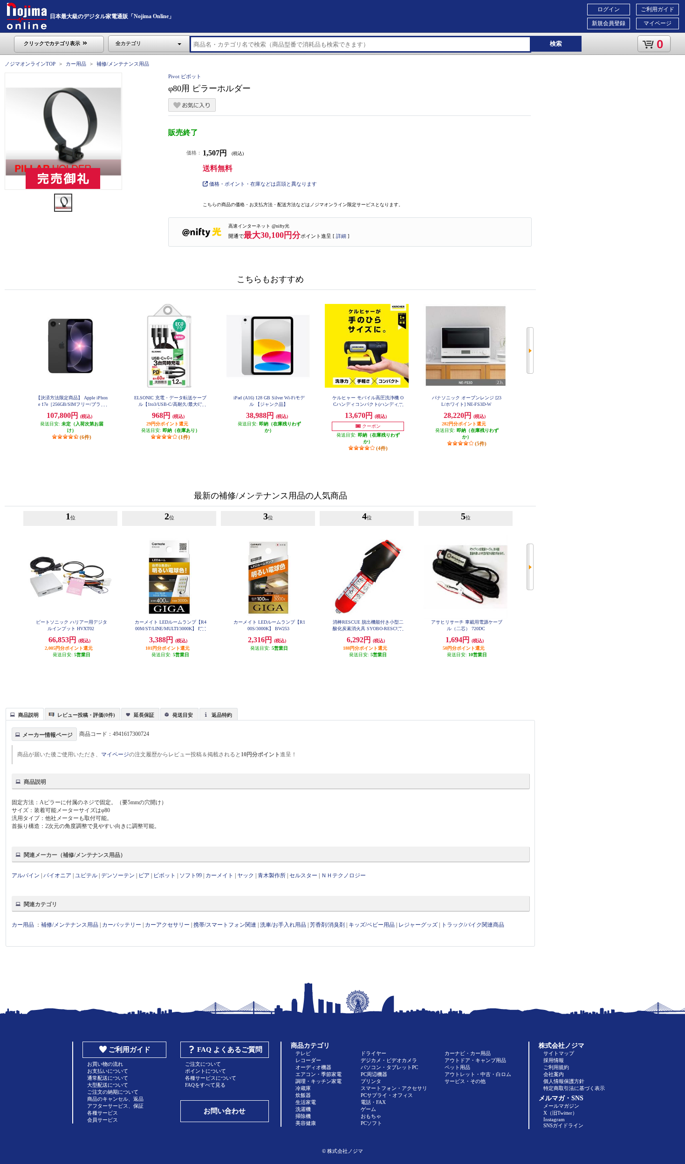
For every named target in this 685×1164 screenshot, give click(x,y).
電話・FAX (373, 1102)
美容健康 (305, 1123)
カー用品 (76, 64)
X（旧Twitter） (560, 1113)
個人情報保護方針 (563, 1081)
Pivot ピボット (184, 76)
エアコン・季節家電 (318, 1074)
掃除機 (303, 1116)
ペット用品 (457, 1067)
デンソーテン (118, 875)
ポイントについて (205, 1071)
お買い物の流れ (105, 1064)
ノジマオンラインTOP (30, 64)
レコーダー (308, 1060)
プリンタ (371, 1081)
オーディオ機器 (313, 1067)
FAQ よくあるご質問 (229, 1049)
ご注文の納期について (112, 1092)
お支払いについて (107, 1071)
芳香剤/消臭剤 (327, 925)
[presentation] (23, 713)
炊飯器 (303, 1095)
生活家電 (305, 1102)
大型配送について (107, 1085)
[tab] (25, 714)
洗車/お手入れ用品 (283, 925)
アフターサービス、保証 (115, 1106)
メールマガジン (561, 1106)
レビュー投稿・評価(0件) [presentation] (86, 715)
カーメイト (219, 875)
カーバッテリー (121, 925)
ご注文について (203, 1064)
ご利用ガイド (657, 9)
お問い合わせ (225, 1111)
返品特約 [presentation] (222, 715)
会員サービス (102, 1120)
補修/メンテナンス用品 (122, 64)
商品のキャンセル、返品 (115, 1099)
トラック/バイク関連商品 (472, 925)
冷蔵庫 (303, 1088)
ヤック (245, 875)
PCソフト (371, 1123)
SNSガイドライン (563, 1125)
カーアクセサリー (167, 925)
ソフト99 (190, 875)
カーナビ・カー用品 (468, 1053)
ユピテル (86, 875)
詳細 (341, 236)
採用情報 (553, 1060)
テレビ (303, 1053)
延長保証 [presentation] (144, 715)
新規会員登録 (608, 23)
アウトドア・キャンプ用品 (475, 1060)
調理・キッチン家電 (318, 1081)
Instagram (554, 1119)
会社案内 (553, 1074)
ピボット (164, 875)
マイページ (657, 23)
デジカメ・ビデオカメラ (389, 1060)
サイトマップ (558, 1053)
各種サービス (102, 1113)
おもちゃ (371, 1116)
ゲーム (368, 1109)
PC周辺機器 (374, 1074)
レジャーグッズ (418, 925)
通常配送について (107, 1078)
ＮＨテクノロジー (343, 875)
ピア (144, 875)
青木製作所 (272, 875)
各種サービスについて (210, 1078)
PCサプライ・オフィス (387, 1095)
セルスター (303, 875)
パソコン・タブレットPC (389, 1067)
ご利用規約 (556, 1067)
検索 (556, 43)
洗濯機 (303, 1109)
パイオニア (57, 875)
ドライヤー (373, 1053)
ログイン (608, 9)
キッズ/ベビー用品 (372, 925)
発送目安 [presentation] (182, 715)
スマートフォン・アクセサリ (394, 1088)
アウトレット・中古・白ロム (478, 1074)
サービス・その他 (465, 1081)
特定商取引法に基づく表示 (574, 1088)
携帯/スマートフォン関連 (224, 925)
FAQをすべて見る (205, 1085)
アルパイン (26, 875)
